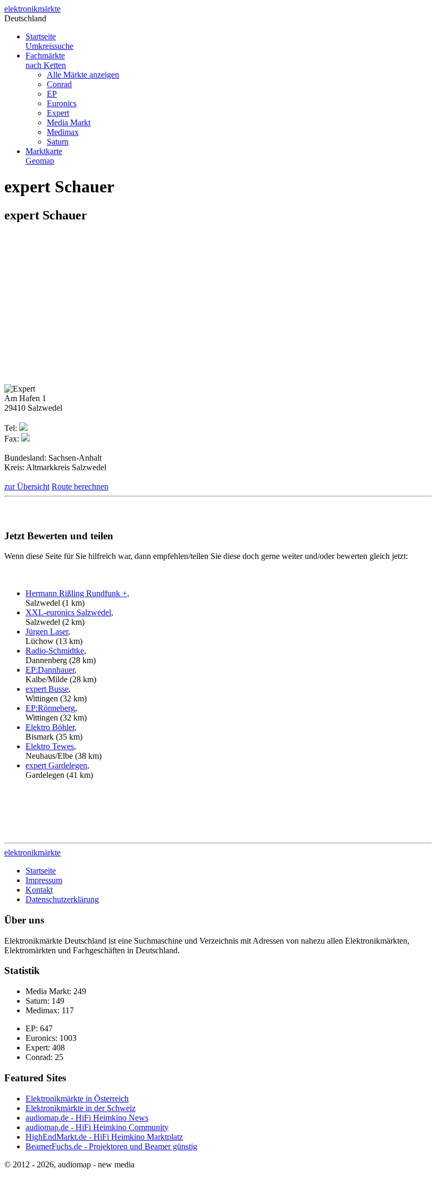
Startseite (49, 41)
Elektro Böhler (50, 727)
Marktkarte (44, 156)
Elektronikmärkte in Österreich (77, 1098)
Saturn (58, 141)
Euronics (62, 103)
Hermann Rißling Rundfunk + (76, 593)
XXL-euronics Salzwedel (68, 612)
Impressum (44, 880)
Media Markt (68, 122)
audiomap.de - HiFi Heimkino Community (97, 1127)
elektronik (32, 8)
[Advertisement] (93, 307)
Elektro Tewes (50, 746)
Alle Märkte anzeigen (83, 74)
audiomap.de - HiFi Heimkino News (87, 1117)
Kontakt (39, 889)
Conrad (59, 84)
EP (52, 93)
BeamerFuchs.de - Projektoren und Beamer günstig (111, 1146)
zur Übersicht (26, 486)
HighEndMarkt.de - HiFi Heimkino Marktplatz (104, 1136)
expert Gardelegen (56, 765)
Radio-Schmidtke (55, 650)
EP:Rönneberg (50, 708)
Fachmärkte (46, 60)
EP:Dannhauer (50, 669)
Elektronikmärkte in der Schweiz (81, 1108)
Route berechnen (80, 486)
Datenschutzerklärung (62, 899)
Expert (58, 112)
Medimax (63, 132)
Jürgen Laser (47, 631)
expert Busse (47, 688)
